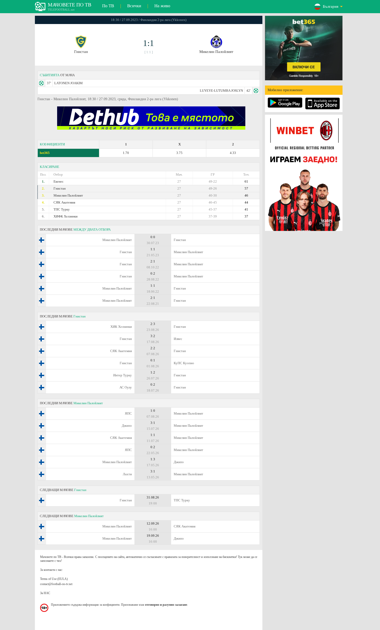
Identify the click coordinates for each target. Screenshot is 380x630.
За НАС (45, 593)
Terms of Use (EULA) (54, 579)
